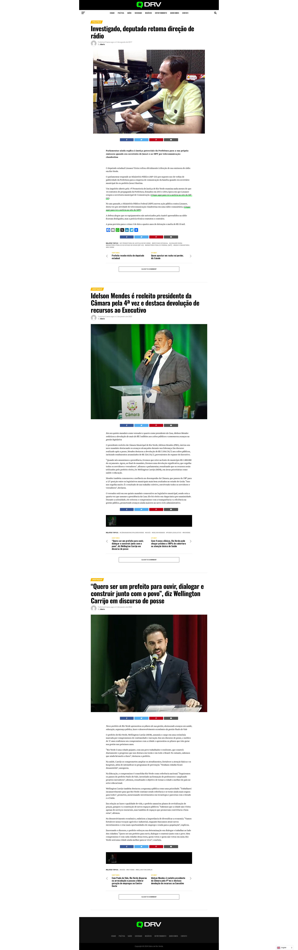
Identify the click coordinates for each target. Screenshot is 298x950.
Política (121, 13)
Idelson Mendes (159, 532)
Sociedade (138, 13)
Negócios (148, 13)
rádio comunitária (181, 245)
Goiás (148, 532)
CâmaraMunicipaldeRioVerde (132, 532)
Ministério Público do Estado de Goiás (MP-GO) (125, 245)
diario (102, 44)
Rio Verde (110, 247)
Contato (185, 13)
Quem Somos (174, 13)
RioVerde (186, 532)
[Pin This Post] (156, 139)
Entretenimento (161, 13)
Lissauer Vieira (176, 243)
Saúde (129, 13)
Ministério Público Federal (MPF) (159, 245)
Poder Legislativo (174, 532)
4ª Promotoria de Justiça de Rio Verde (136, 243)
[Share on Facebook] (127, 139)
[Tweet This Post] (141, 139)
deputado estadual (160, 243)
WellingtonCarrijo (144, 870)
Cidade (112, 13)
